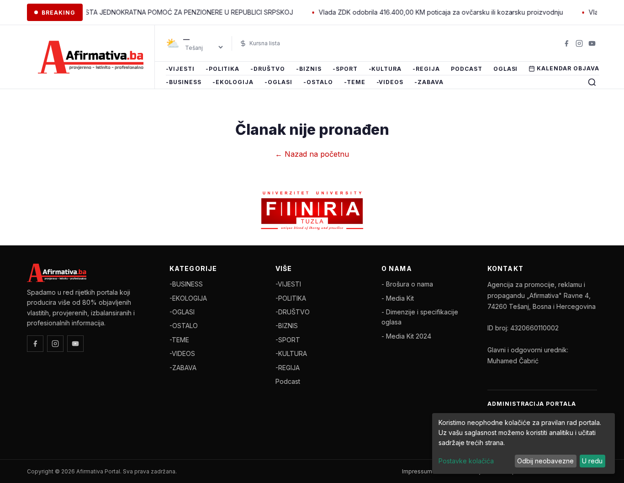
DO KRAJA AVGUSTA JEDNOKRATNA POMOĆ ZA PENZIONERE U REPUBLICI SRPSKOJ (154, 12)
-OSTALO (318, 82)
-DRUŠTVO (267, 68)
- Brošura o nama (407, 284)
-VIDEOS (390, 82)
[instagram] (579, 43)
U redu (592, 461)
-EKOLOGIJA (233, 82)
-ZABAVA (429, 82)
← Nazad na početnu (312, 154)
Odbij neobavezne (545, 461)
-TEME (354, 82)
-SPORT (345, 68)
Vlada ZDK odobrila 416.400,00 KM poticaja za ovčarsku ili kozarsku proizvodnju (431, 12)
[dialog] (523, 443)
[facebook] (566, 43)
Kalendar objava (568, 68)
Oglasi (505, 68)
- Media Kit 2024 (406, 336)
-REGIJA (426, 68)
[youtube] (592, 43)
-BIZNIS (309, 68)
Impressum (417, 471)
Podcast (466, 68)
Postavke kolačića (466, 461)
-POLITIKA (223, 68)
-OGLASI (278, 82)
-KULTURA (385, 68)
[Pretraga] (592, 82)
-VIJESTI (180, 68)
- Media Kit (397, 298)
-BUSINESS (183, 82)
